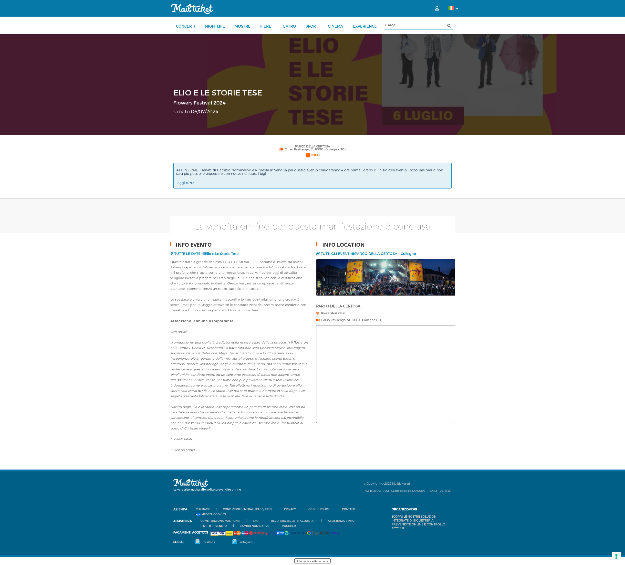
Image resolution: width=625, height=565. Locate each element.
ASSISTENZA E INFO (341, 520)
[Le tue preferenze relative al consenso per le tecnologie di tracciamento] (616, 556)
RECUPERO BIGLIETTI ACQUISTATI (293, 520)
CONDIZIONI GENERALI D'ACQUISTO (247, 509)
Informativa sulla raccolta (312, 561)
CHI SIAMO (203, 509)
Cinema (335, 26)
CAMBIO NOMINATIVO (255, 525)
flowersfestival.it (333, 313)
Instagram (245, 542)
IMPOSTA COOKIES (213, 514)
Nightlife (215, 26)
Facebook (208, 542)
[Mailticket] (192, 9)
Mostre (242, 26)
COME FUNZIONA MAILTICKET (220, 520)
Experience (365, 26)
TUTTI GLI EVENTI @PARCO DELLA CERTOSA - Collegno (368, 253)
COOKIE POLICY (319, 509)
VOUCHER (289, 525)
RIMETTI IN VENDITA (213, 525)
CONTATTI (348, 509)
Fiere (265, 26)
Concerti (185, 26)
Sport (312, 26)
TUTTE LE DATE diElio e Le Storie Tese (206, 253)
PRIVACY (290, 509)
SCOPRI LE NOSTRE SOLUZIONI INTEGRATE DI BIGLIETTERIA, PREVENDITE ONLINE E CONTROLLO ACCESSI (418, 522)
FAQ (256, 520)
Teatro (288, 26)
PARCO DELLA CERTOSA (312, 146)
